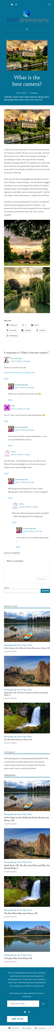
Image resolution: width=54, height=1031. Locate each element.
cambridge (8, 97)
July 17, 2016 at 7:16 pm (20, 455)
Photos (16, 100)
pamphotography (21, 385)
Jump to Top (17, 1019)
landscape (33, 97)
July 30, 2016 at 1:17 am (32, 531)
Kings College (24, 97)
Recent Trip (24, 100)
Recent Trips (21, 645)
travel (37, 100)
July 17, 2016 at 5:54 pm (20, 361)
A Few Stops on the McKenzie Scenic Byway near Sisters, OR (27, 648)
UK (41, 100)
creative (15, 97)
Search (6, 588)
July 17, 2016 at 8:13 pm (24, 482)
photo (47, 97)
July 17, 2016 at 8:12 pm (24, 388)
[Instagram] (16, 5)
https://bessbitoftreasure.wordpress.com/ (19, 373)
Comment (41, 579)
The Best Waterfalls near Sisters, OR (18, 740)
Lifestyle (41, 97)
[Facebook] (12, 5)
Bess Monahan (16, 358)
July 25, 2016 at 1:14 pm (28, 507)
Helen (13, 452)
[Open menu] (49, 4)
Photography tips (10, 645)
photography (8, 100)
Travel (29, 645)
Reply (6, 379)
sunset (31, 100)
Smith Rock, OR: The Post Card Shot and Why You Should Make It (26, 694)
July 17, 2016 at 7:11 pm (20, 409)
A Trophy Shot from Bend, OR (18, 958)
